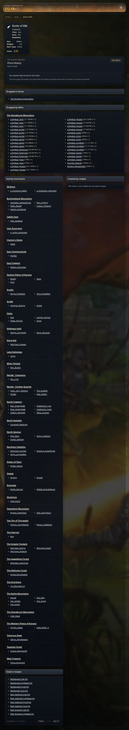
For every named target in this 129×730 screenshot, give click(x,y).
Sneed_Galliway (17, 439)
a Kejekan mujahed (75, 143)
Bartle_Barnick (16, 489)
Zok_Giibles (15, 601)
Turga (12, 356)
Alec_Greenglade (17, 406)
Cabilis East (12, 216)
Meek (12, 244)
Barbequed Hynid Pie (19, 686)
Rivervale (11, 485)
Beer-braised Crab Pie (19, 710)
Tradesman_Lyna (44, 406)
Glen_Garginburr (44, 512)
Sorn (12, 282)
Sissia (39, 320)
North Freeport (14, 402)
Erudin (10, 289)
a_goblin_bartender (18, 232)
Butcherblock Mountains (19, 198)
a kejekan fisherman (19, 149)
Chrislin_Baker (16, 627)
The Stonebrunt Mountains (22, 98)
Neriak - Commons (16, 375)
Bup (12, 536)
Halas (9, 313)
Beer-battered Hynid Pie (20, 702)
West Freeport (14, 658)
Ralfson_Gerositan (18, 267)
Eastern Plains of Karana (19, 274)
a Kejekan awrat (17, 139)
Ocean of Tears (14, 462)
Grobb (10, 301)
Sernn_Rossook (43, 332)
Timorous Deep (14, 635)
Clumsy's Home (14, 240)
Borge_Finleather (17, 293)
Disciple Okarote (74, 163)
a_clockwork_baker (18, 190)
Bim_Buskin (15, 367)
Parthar (13, 255)
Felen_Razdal (16, 206)
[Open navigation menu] (121, 7)
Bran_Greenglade (17, 409)
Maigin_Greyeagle (18, 332)
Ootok (39, 305)
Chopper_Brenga (17, 305)
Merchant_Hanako (18, 344)
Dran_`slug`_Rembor (19, 390)
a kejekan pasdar (74, 153)
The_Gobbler (42, 390)
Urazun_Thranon (44, 206)
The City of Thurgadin (17, 520)
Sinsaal (40, 477)
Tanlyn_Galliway (44, 436)
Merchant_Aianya (17, 548)
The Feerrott (13, 532)
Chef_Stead (15, 616)
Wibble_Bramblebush (46, 489)
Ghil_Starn (14, 436)
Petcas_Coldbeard (44, 524)
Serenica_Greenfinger (46, 451)
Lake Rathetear (14, 352)
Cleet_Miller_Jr (43, 627)
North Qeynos (14, 432)
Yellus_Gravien (43, 412)
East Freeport (13, 263)
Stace (39, 278)
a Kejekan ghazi (17, 159)
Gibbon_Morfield (17, 412)
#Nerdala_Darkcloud (19, 563)
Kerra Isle (11, 340)
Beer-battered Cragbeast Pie (22, 698)
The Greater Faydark (17, 544)
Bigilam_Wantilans (18, 512)
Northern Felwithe (16, 447)
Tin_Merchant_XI (17, 586)
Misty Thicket (13, 363)
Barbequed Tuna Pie (19, 690)
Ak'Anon (11, 186)
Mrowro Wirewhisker (76, 166)
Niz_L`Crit (14, 379)
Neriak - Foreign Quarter (19, 386)
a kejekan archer (17, 129)
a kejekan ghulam (18, 166)
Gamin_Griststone (18, 209)
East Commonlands (16, 251)
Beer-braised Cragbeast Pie (22, 714)
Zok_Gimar (15, 604)
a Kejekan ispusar (74, 122)
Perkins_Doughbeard (19, 524)
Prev (41, 721)
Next (56, 721)
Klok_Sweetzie (16, 220)
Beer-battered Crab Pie (20, 694)
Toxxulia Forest (14, 647)
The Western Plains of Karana (21, 623)
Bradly (13, 278)
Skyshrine (12, 497)
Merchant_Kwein (44, 548)
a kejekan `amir (17, 119)
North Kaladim (14, 420)
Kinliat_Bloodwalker (19, 574)
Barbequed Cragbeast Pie (21, 683)
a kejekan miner (74, 132)
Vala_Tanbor (42, 394)
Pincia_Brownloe (17, 662)
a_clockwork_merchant (46, 190)
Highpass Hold (14, 328)
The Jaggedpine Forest (18, 559)
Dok (12, 317)
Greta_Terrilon (16, 320)
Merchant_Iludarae (18, 551)
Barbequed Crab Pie (19, 679)
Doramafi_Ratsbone (18, 424)
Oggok (10, 473)
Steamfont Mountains (18, 508)
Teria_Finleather (43, 293)
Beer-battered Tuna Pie (20, 706)
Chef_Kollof (15, 501)
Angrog (13, 477)
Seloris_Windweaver (19, 639)
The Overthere (14, 582)
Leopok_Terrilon (44, 317)
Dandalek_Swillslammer (20, 202)
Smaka (13, 394)
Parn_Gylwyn (42, 202)
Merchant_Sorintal (18, 451)
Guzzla (13, 597)
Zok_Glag (41, 597)
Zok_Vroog (41, 601)
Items (17, 17)
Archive (7, 17)
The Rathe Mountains (18, 593)
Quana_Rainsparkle (18, 651)
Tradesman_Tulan (44, 409)
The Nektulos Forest (17, 570)
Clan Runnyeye (14, 228)
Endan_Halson (16, 466)
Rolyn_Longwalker (18, 454)
